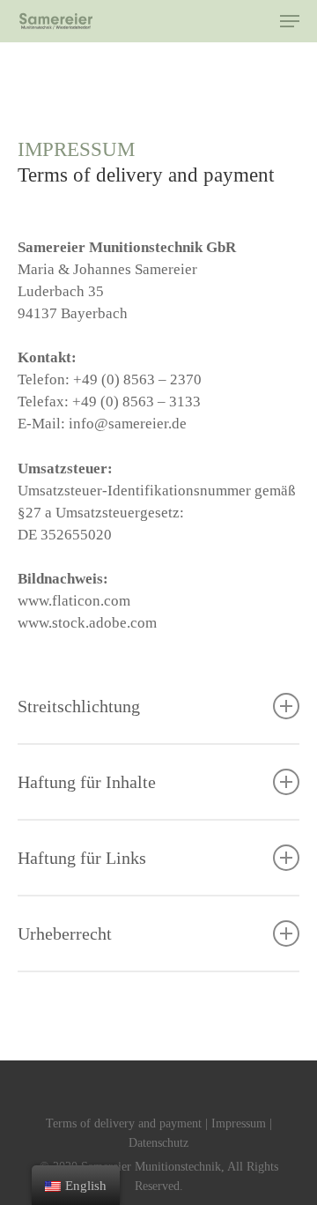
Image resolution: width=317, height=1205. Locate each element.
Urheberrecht (65, 933)
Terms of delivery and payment (124, 1123)
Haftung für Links (82, 857)
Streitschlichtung (79, 706)
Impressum (238, 1123)
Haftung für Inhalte (87, 782)
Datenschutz (158, 1142)
